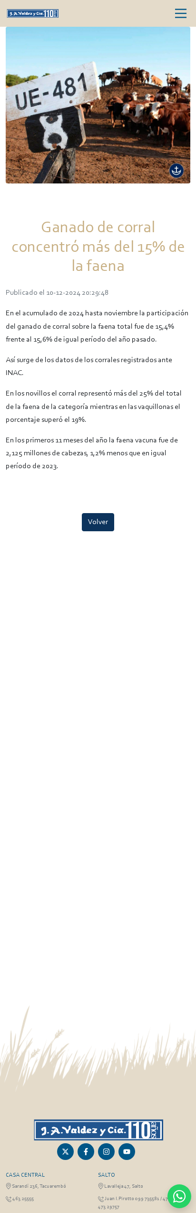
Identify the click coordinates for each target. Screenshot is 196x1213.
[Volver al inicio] (98, 1130)
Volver (98, 522)
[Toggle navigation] (180, 13)
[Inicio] (32, 13)
